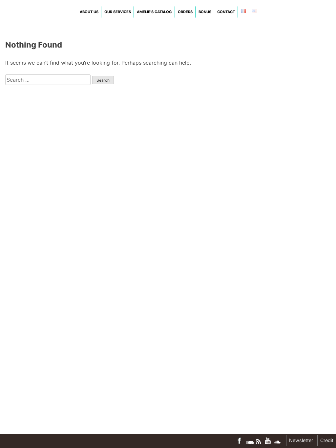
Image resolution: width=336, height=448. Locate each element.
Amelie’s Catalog (154, 12)
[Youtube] (268, 440)
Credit (326, 440)
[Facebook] (240, 440)
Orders (185, 12)
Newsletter (301, 440)
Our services (117, 12)
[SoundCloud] (277, 442)
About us (89, 12)
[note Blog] (259, 441)
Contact (226, 12)
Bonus (205, 12)
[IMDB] (250, 442)
